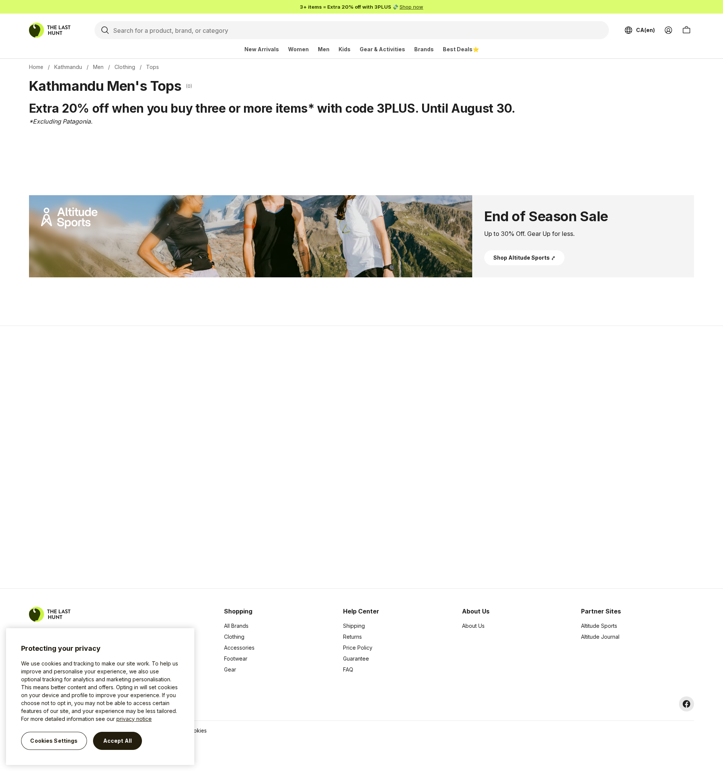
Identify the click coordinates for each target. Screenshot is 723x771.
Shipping (354, 626)
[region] (100, 696)
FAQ (348, 669)
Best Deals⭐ (461, 49)
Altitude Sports (599, 626)
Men (323, 49)
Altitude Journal (600, 636)
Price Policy (357, 647)
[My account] (668, 30)
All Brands (236, 626)
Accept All (117, 740)
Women (298, 49)
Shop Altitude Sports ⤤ (524, 257)
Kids (345, 49)
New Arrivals (261, 49)
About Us (473, 626)
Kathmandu (68, 67)
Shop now (411, 7)
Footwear (235, 658)
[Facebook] (686, 703)
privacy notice (134, 719)
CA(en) (645, 30)
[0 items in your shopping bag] (686, 30)
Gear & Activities (382, 49)
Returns (352, 636)
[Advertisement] (241, 457)
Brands (424, 49)
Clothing (124, 67)
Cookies (196, 730)
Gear (230, 669)
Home (36, 67)
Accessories (239, 647)
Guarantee (356, 658)
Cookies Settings (54, 740)
